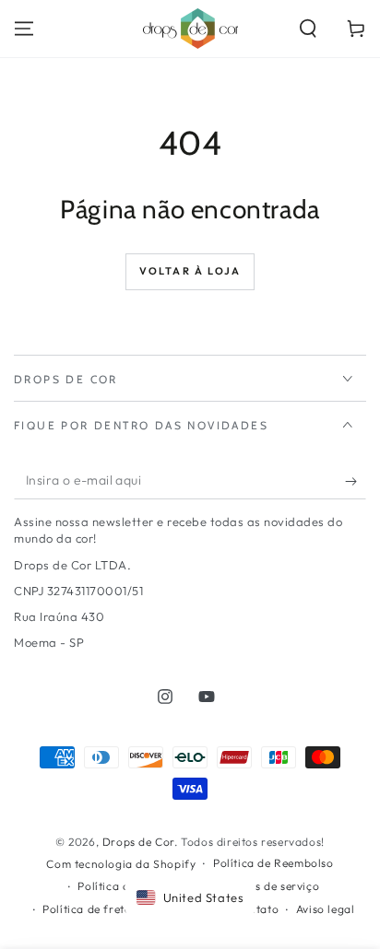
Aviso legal (325, 909)
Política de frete (86, 909)
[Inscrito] (355, 481)
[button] (308, 28)
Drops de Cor (138, 842)
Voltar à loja (190, 270)
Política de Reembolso (273, 863)
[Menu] (24, 28)
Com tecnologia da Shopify (121, 864)
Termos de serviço (270, 886)
